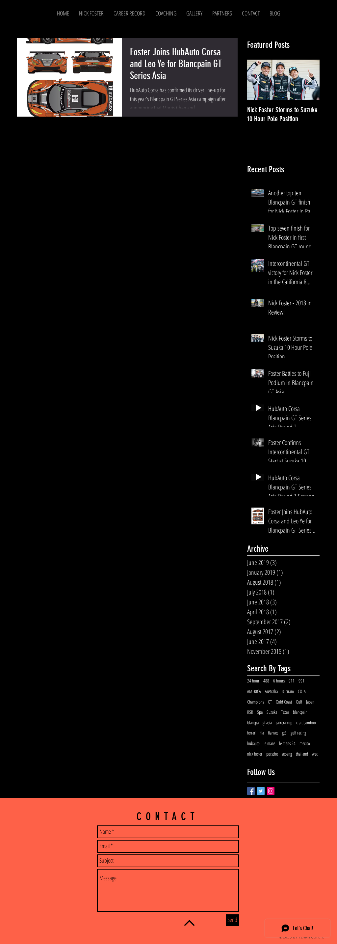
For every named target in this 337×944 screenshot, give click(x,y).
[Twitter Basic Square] (261, 791)
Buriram (288, 691)
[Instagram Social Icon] (270, 791)
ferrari (251, 733)
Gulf (299, 702)
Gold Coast (284, 702)
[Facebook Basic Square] (251, 791)
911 (292, 681)
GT (270, 702)
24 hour (253, 681)
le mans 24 (287, 743)
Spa (260, 712)
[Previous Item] (258, 80)
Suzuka (272, 712)
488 (266, 681)
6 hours (279, 681)
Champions (255, 702)
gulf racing (298, 733)
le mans (269, 743)
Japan (310, 702)
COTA (302, 691)
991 (301, 681)
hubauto (253, 743)
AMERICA (254, 691)
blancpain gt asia (259, 722)
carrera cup (284, 722)
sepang (287, 754)
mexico (304, 743)
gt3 (284, 733)
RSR (250, 712)
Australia (271, 691)
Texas (285, 712)
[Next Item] (309, 80)
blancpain (300, 712)
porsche (272, 754)
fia (262, 733)
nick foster (254, 754)
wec (315, 754)
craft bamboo (306, 722)
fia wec (273, 733)
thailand (302, 754)
